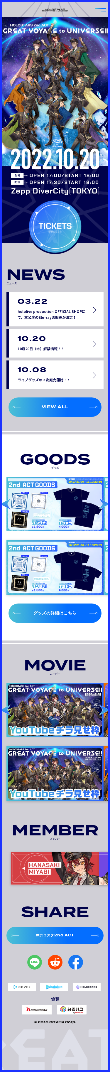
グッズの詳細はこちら (55, 613)
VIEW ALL (55, 407)
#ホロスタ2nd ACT (55, 935)
